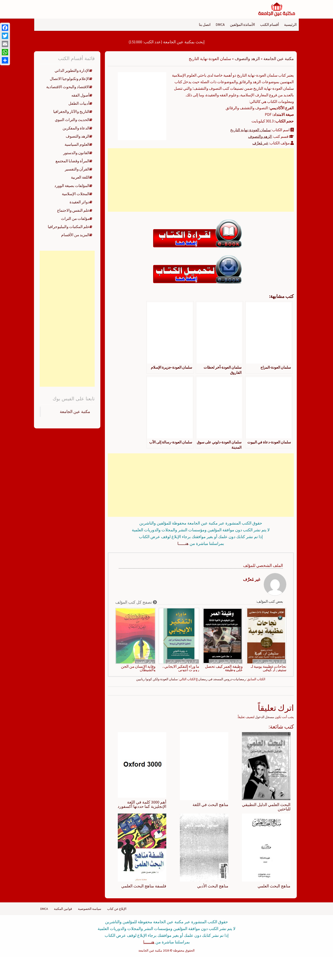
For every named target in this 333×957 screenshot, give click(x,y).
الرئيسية (290, 24)
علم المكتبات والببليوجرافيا (68, 226)
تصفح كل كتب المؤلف (134, 602)
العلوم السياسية (77, 144)
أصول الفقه (80, 95)
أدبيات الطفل (78, 103)
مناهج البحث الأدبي (212, 886)
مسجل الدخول (264, 717)
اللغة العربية (80, 177)
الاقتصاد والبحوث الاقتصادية (67, 86)
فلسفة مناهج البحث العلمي (143, 886)
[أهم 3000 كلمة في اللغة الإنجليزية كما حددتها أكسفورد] (142, 765)
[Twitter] (5, 36)
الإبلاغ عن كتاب (116, 909)
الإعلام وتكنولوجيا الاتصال (69, 78)
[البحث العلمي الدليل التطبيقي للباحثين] (266, 766)
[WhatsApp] (5, 52)
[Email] (5, 44)
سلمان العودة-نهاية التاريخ (250, 129)
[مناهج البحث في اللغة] (204, 766)
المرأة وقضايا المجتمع (72, 160)
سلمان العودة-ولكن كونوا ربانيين (157, 679)
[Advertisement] (201, 180)
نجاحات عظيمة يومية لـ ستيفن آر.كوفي (268, 668)
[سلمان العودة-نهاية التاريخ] (142, 105)
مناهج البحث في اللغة (210, 804)
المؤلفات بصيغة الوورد (71, 185)
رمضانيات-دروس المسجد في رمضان (222, 679)
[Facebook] (5, 28)
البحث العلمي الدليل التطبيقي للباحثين (266, 807)
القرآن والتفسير (77, 169)
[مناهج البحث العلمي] (266, 847)
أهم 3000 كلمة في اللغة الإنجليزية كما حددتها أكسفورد (142, 804)
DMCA (220, 24)
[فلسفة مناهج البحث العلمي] (142, 847)
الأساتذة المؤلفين (242, 24)
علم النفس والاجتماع (73, 210)
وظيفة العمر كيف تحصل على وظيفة (224, 668)
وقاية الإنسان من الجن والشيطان (138, 668)
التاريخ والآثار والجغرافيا (71, 111)
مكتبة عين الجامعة (278, 58)
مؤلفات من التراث (75, 218)
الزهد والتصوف (247, 58)
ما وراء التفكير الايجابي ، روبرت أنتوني (180, 668)
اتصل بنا (204, 24)
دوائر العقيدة (145, 661)
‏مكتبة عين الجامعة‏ (75, 411)
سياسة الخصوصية (89, 909)
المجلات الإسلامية (75, 193)
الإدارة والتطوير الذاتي (269, 661)
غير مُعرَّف (260, 143)
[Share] (5, 60)
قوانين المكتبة (63, 909)
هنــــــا (183, 543)
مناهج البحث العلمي (274, 886)
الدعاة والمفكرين (76, 128)
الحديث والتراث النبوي (72, 119)
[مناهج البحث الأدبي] (204, 847)
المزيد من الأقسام (75, 234)
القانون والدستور (76, 152)
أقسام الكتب (269, 24)
